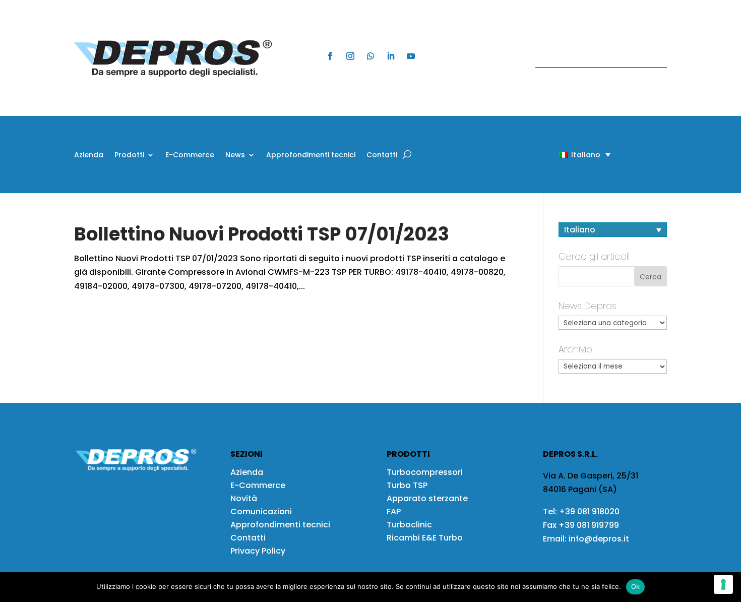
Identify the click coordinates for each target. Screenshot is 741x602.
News (235, 155)
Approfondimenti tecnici (310, 155)
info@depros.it (598, 539)
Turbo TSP (407, 485)
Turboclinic (409, 524)
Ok (635, 586)
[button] (567, 154)
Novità (243, 498)
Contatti (381, 155)
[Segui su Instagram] (350, 56)
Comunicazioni (261, 511)
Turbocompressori (425, 472)
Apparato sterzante (427, 498)
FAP (394, 511)
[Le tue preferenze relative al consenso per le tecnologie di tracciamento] (723, 584)
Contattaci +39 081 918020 (596, 58)
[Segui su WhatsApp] (370, 56)
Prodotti (129, 155)
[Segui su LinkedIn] (391, 56)
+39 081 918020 (589, 511)
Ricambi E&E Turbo (425, 538)
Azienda (88, 155)
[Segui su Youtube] (411, 56)
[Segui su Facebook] (330, 56)
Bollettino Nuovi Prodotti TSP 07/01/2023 (261, 234)
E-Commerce (189, 155)
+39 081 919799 (589, 525)
